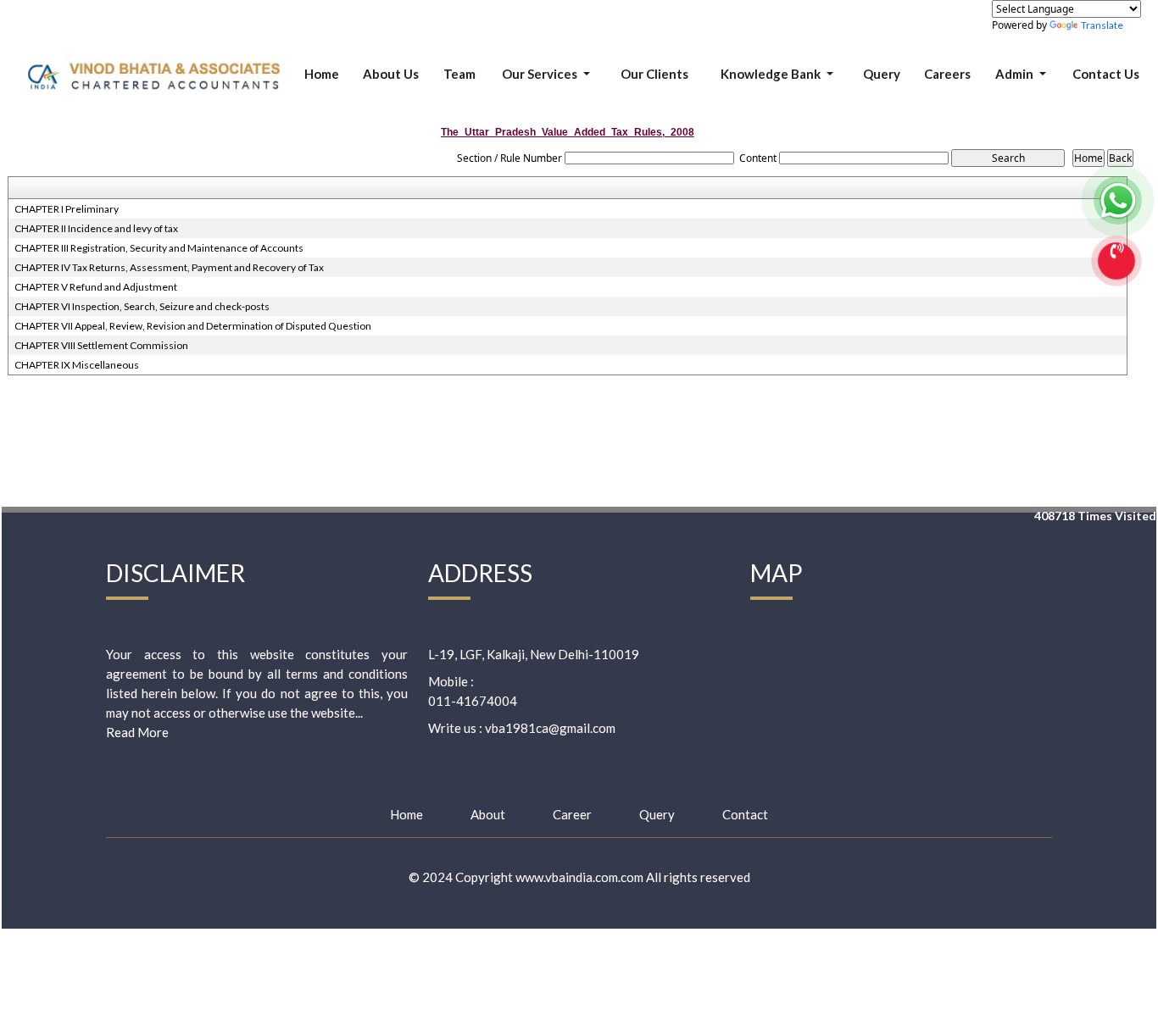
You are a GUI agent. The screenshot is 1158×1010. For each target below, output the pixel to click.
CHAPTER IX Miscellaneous (76, 364)
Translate (1102, 25)
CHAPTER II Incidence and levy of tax (96, 228)
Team (459, 73)
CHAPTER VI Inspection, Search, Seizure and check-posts (142, 306)
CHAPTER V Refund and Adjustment (95, 286)
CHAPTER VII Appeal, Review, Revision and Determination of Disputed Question (192, 325)
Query (881, 73)
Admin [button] (1015, 73)
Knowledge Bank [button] (772, 73)
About (487, 814)
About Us (391, 73)
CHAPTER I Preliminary (66, 209)
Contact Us (1105, 73)
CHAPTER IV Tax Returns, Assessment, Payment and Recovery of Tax (169, 267)
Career (572, 814)
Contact (745, 814)
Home (321, 73)
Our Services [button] (541, 73)
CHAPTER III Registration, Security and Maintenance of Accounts (158, 247)
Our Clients (654, 73)
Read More (137, 732)
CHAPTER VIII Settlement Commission (101, 345)
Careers (947, 73)
